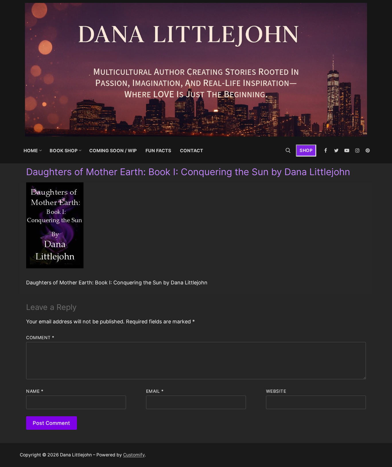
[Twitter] (336, 150)
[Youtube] (346, 150)
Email (155, 391)
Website (276, 391)
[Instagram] (357, 150)
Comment (40, 337)
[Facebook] (325, 150)
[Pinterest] (367, 150)
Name (34, 391)
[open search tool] (288, 150)
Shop (306, 150)
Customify (134, 455)
